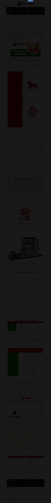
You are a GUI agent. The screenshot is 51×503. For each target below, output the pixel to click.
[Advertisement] (25, 16)
